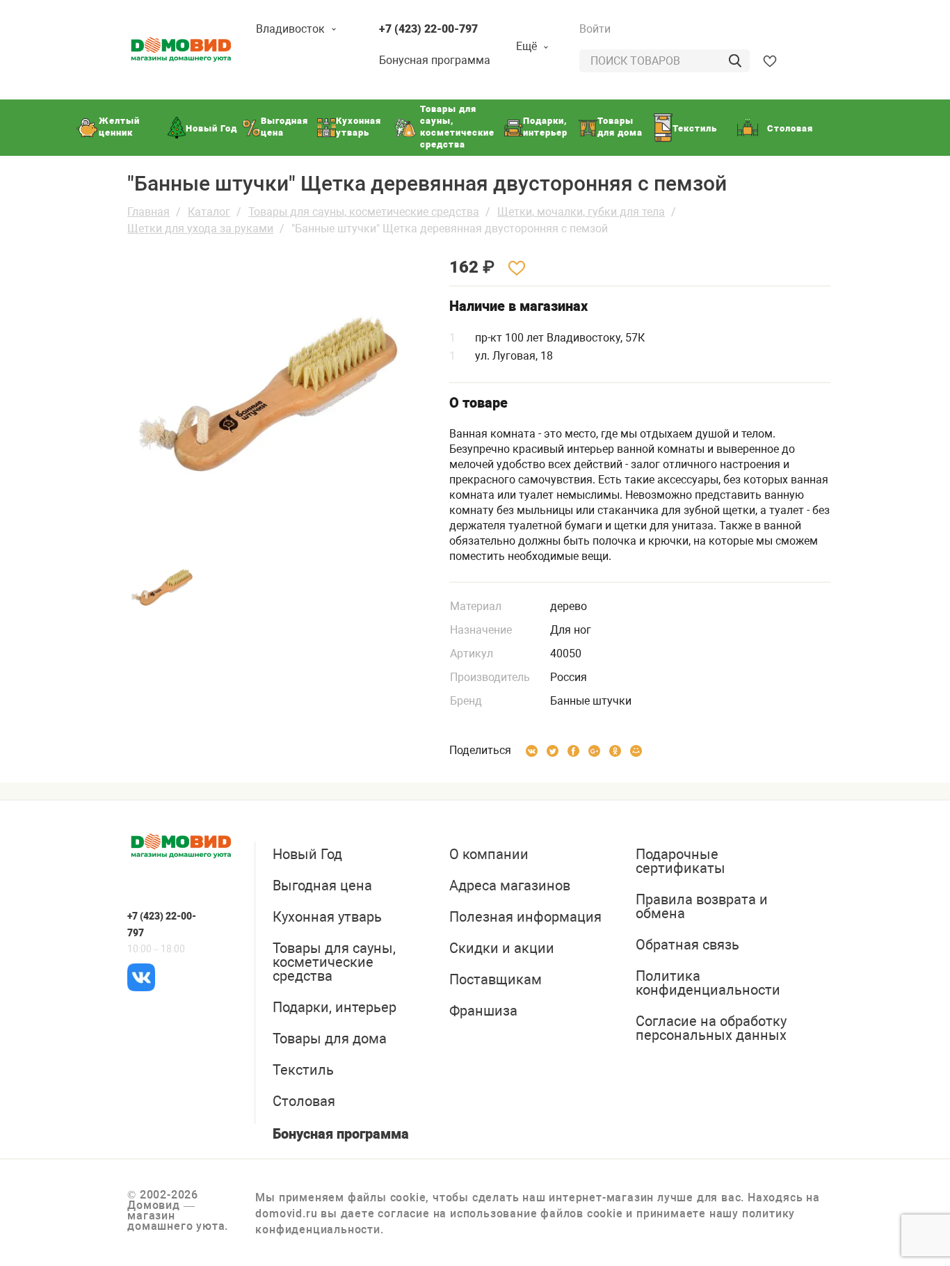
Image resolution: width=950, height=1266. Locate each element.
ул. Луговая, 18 (514, 355)
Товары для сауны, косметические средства (363, 211)
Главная (148, 211)
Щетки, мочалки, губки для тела (581, 211)
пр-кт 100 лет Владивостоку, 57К (560, 337)
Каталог (209, 211)
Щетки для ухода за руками (200, 228)
